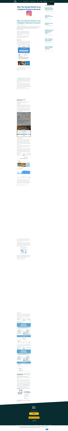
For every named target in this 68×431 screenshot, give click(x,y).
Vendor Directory (32, 1)
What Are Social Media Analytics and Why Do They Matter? (49, 47)
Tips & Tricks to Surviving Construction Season (49, 16)
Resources (45, 1)
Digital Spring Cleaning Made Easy (49, 24)
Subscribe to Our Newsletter (34, 417)
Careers (41, 425)
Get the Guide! (26, 398)
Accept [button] (47, 429)
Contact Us (44, 425)
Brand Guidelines (36, 425)
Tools (32, 425)
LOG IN (53, 1)
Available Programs (25, 1)
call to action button (28, 344)
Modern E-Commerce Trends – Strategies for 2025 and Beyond (49, 39)
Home (17, 425)
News (37, 1)
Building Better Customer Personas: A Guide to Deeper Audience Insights (49, 32)
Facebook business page (21, 78)
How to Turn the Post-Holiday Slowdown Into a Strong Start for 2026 (49, 8)
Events (41, 1)
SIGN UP (51, 1)
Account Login (49, 425)
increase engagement (26, 384)
